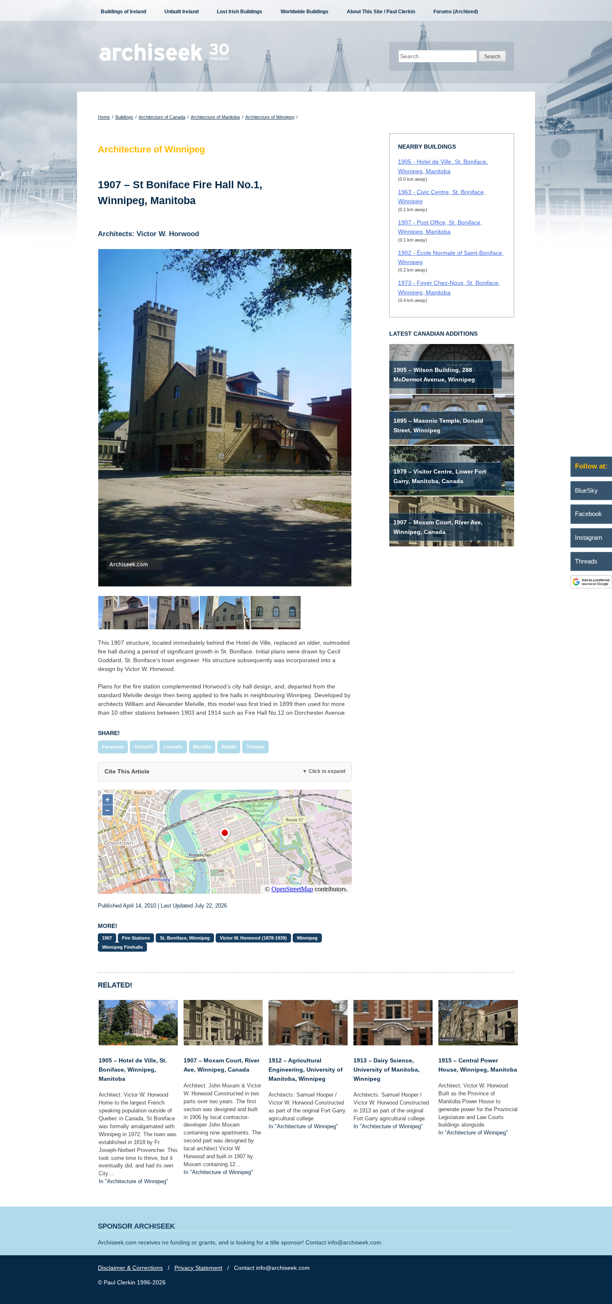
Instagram (588, 537)
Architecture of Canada (162, 117)
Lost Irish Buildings (239, 12)
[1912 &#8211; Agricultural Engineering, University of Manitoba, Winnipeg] (308, 1043)
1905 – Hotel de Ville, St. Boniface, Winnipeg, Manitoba (133, 1069)
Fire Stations (136, 937)
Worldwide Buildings (304, 12)
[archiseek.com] (164, 60)
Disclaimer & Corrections (130, 1267)
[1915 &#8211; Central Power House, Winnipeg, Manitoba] (477, 1043)
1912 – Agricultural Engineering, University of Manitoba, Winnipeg (306, 1069)
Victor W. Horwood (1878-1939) (253, 937)
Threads (255, 746)
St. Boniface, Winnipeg (185, 937)
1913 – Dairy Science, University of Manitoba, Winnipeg (386, 1069)
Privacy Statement (198, 1267)
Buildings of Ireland (123, 12)
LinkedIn (173, 746)
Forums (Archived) (455, 12)
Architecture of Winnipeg (269, 117)
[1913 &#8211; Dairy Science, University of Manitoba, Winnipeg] (393, 1043)
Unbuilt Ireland (181, 12)
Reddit (228, 746)
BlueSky (202, 746)
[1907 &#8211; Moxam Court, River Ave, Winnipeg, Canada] (223, 1043)
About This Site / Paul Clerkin (381, 12)
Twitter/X (143, 746)
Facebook (113, 746)
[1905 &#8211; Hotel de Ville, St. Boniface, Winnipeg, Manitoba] (138, 1043)
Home (104, 117)
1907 (107, 937)
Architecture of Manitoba (215, 117)
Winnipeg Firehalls (122, 947)
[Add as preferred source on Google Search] (591, 586)
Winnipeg (307, 937)
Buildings (124, 117)
